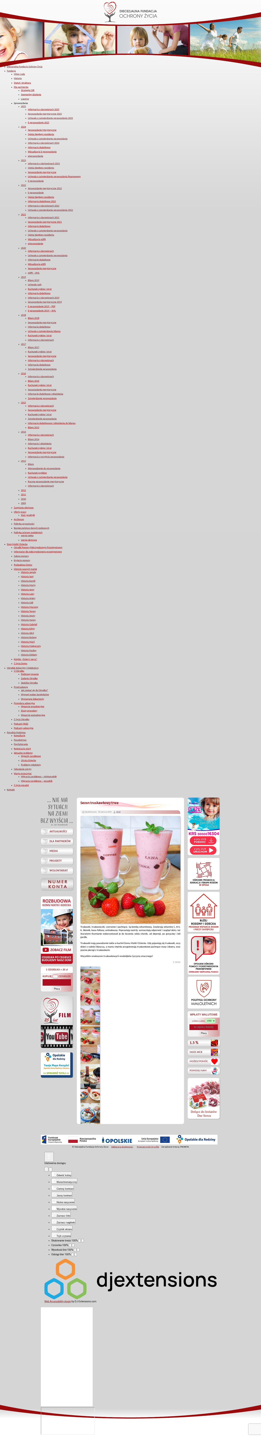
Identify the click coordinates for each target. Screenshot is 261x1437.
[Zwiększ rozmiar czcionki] (73, 1245)
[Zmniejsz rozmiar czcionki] (70, 1245)
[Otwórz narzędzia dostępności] (49, 1157)
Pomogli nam (198, 1070)
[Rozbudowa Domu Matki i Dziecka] (57, 964)
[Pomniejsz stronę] (79, 1240)
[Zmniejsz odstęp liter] (72, 1254)
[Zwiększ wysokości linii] (78, 1250)
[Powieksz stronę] (82, 1240)
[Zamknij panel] (50, 1170)
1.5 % (194, 1043)
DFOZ (118, 812)
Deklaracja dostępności (122, 1147)
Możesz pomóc (199, 1061)
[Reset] (46, 1169)
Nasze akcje (196, 1052)
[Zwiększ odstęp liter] (75, 1254)
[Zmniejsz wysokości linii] (75, 1250)
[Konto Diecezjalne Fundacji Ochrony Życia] (57, 884)
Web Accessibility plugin (57, 1301)
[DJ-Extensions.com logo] (130, 1298)
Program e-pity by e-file (148, 1147)
